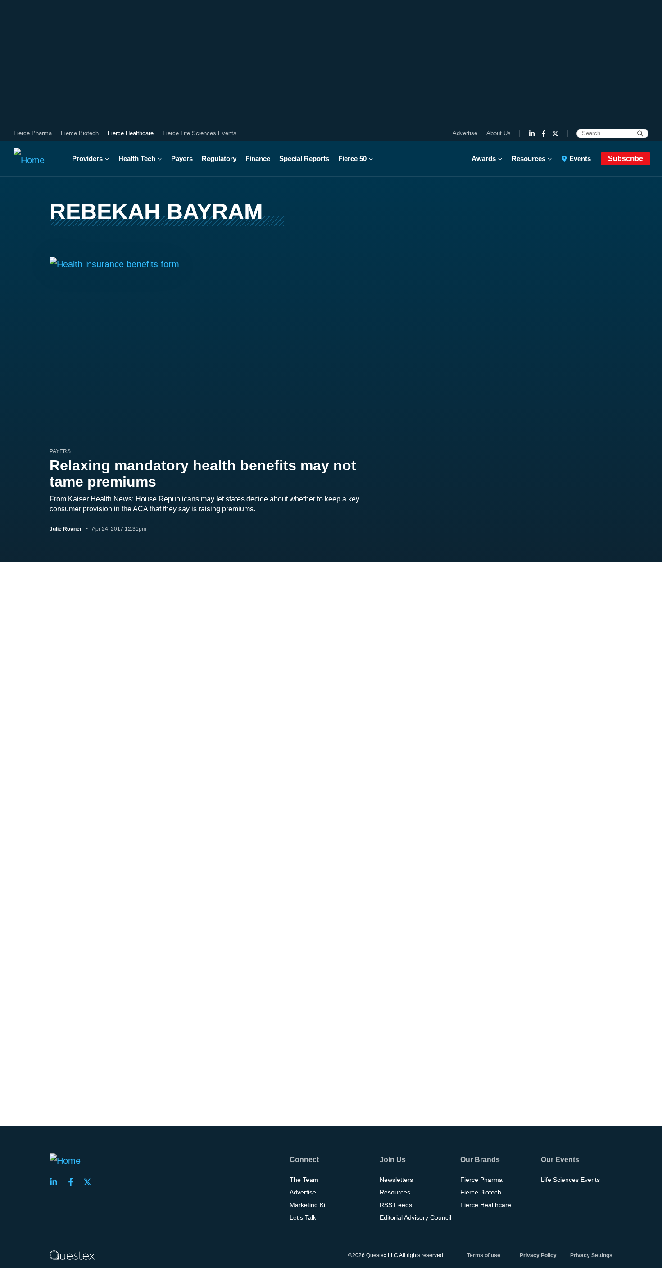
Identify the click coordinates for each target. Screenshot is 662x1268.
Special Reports (304, 158)
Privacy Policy (538, 1255)
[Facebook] (543, 133)
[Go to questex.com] (72, 1255)
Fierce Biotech (80, 133)
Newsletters (396, 1179)
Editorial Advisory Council (415, 1217)
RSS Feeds (396, 1204)
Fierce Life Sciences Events (199, 133)
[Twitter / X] (555, 133)
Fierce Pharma (33, 133)
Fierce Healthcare (131, 133)
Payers (182, 158)
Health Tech (136, 158)
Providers (87, 158)
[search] (640, 133)
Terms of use (483, 1255)
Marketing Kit (308, 1204)
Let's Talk (303, 1217)
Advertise (465, 133)
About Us (498, 133)
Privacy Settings (591, 1255)
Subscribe (625, 158)
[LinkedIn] (532, 133)
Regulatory (219, 158)
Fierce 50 (352, 158)
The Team (304, 1179)
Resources (528, 158)
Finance (257, 158)
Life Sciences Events (570, 1179)
